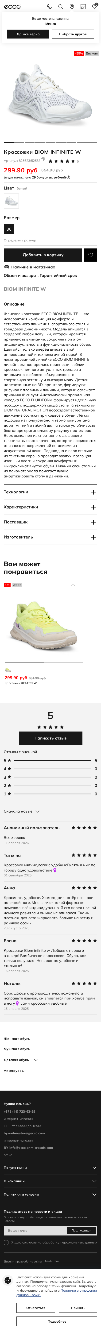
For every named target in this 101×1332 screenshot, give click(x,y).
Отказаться (35, 1308)
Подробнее (57, 1321)
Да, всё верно (28, 34)
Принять (78, 1308)
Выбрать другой (73, 34)
